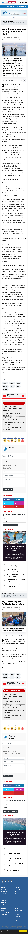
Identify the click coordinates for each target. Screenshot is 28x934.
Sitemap (17, 914)
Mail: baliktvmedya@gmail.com (14, 448)
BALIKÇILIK (10, 21)
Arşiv (16, 918)
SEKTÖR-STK (4, 893)
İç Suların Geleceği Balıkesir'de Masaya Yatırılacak (11, 414)
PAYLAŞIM (3, 904)
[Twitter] (8, 881)
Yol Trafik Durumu (5, 912)
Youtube (8, 506)
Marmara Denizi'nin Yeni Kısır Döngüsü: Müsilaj (14, 833)
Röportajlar (3, 908)
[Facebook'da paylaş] (3, 80)
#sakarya (5, 383)
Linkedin (18, 499)
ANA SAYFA (4, 21)
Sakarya (22, 39)
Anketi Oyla (6, 525)
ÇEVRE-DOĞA (11, 593)
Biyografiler (3, 910)
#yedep (12, 386)
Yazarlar (17, 887)
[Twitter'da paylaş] (6, 80)
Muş (21, 609)
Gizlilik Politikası (18, 910)
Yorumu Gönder (8, 489)
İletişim (16, 920)
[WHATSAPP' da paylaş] (9, 80)
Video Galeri (18, 891)
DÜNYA (2, 896)
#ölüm (17, 677)
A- (24, 80)
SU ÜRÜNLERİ (4, 891)
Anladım (23, 931)
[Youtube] (11, 881)
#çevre (11, 677)
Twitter (7, 503)
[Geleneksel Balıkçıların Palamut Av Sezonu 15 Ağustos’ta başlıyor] (14, 538)
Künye (16, 908)
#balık (18, 386)
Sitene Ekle (17, 916)
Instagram (19, 503)
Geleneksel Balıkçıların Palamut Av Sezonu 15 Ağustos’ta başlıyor (12, 419)
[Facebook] (5, 881)
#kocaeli (12, 383)
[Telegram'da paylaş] (12, 80)
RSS (17, 506)
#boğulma (5, 674)
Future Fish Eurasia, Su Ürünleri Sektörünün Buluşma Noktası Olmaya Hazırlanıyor (12, 408)
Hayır (6, 521)
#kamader (5, 386)
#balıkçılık (5, 389)
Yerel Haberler (18, 893)
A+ (22, 80)
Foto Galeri (17, 889)
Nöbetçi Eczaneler (19, 896)
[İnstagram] (2, 881)
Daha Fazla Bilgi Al (12, 932)
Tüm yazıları (11, 450)
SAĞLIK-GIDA (4, 900)
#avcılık (18, 383)
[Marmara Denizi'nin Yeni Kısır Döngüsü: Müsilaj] (14, 824)
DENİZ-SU (3, 887)
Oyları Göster (14, 525)
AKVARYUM (3, 902)
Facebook (8, 499)
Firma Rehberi (18, 898)
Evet (6, 518)
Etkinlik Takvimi (4, 914)
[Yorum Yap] (19, 80)
